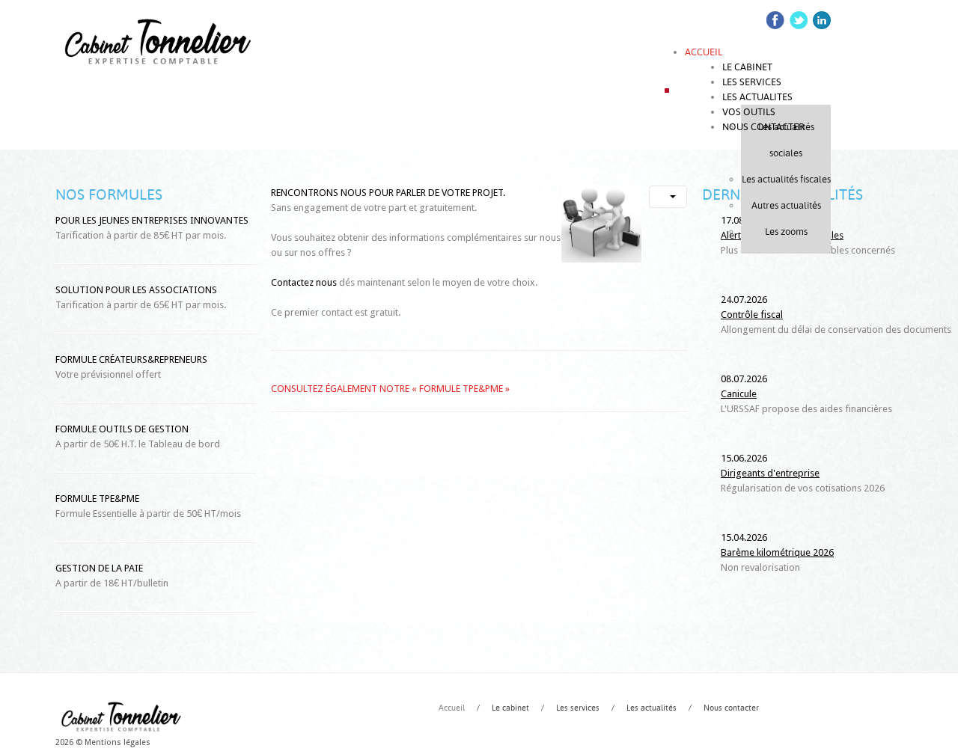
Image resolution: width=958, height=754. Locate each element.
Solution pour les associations (136, 289)
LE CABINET (747, 67)
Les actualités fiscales (786, 179)
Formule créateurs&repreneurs (131, 359)
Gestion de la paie (99, 568)
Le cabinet (510, 708)
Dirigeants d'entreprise (770, 473)
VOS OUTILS (748, 111)
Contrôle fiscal (752, 314)
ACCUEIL (703, 52)
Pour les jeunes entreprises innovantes (151, 220)
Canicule (739, 393)
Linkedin (822, 20)
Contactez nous (304, 282)
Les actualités (651, 708)
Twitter (799, 20)
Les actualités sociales (786, 140)
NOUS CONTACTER (763, 126)
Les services (577, 708)
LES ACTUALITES (757, 96)
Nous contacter (731, 708)
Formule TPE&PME (97, 498)
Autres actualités (786, 205)
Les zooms (786, 231)
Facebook (775, 20)
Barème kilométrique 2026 (777, 552)
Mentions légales (117, 742)
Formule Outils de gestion (122, 429)
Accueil (452, 708)
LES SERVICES (751, 82)
